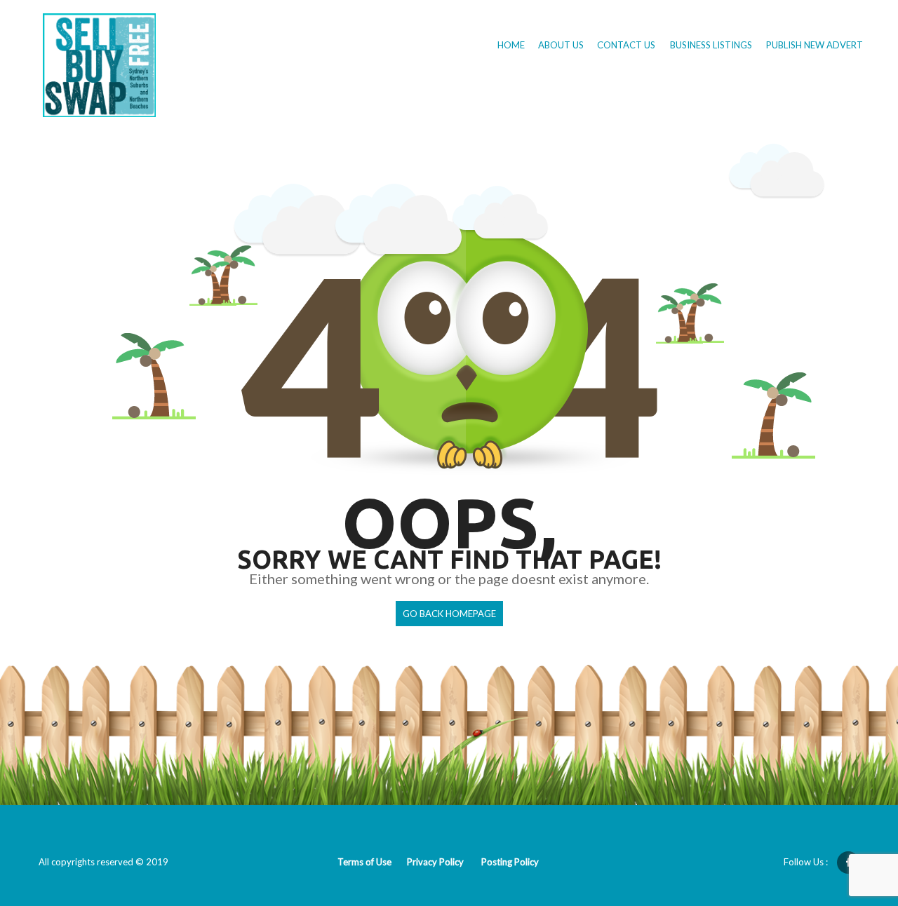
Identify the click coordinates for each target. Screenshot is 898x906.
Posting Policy (510, 861)
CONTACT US (627, 44)
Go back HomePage (449, 613)
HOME (512, 44)
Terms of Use (364, 861)
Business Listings (711, 44)
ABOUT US (562, 44)
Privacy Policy (435, 861)
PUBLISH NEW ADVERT (814, 44)
